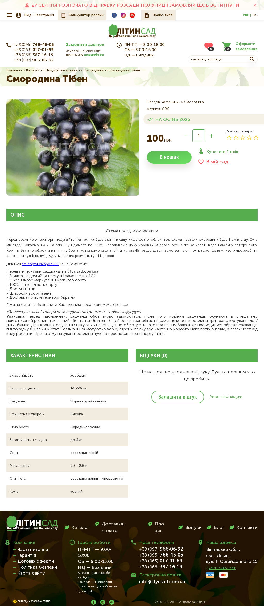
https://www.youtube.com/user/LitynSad (132, 15)
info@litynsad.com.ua (162, 581)
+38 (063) (34, 50)
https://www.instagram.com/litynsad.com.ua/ (123, 15)
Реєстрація (44, 15)
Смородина (93, 70)
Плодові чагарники (61, 70)
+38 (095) (34, 45)
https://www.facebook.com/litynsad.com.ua (114, 15)
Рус (255, 15)
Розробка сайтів (41, 601)
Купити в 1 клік (222, 152)
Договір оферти (35, 561)
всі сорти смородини (40, 264)
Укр (246, 15)
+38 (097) (34, 60)
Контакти (247, 527)
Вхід (27, 15)
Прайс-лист (162, 15)
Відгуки (193, 527)
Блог (219, 527)
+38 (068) (33, 55)
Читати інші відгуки (226, 397)
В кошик (169, 157)
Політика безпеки (37, 567)
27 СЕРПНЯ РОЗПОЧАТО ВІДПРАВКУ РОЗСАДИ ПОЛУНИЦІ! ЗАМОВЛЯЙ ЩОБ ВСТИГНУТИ (135, 5)
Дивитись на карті (221, 568)
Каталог (33, 70)
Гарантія (26, 555)
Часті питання (32, 549)
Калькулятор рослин (86, 15)
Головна (13, 70)
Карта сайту (31, 573)
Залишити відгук (178, 397)
